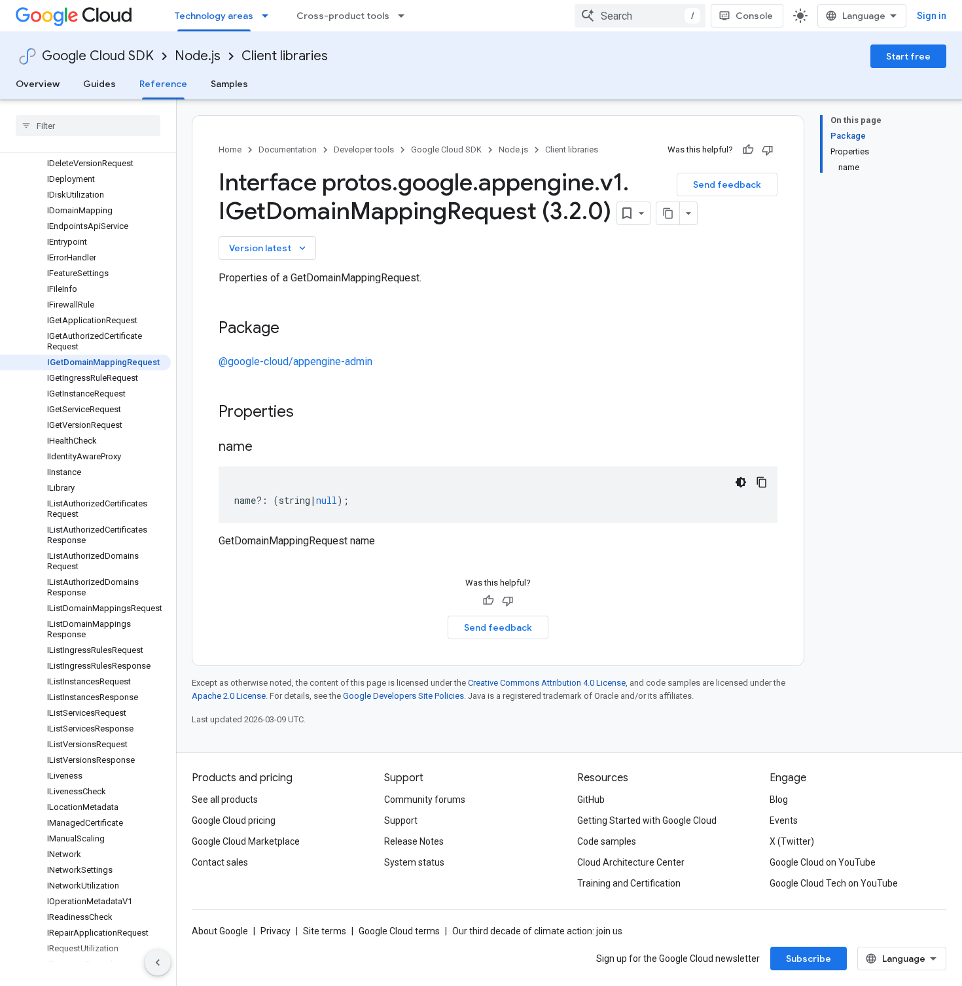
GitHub (591, 799)
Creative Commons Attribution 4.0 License (547, 683)
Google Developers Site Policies (403, 696)
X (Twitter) (792, 841)
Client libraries (284, 56)
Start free (908, 56)
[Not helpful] (767, 150)
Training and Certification (629, 883)
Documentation (287, 149)
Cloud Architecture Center (631, 862)
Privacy (275, 931)
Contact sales (220, 862)
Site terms (324, 931)
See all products (225, 799)
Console (754, 16)
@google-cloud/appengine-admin (295, 361)
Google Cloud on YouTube (823, 862)
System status (414, 862)
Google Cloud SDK (98, 56)
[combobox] (640, 15)
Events (784, 820)
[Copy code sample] (761, 482)
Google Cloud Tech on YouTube (834, 883)
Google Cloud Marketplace (246, 841)
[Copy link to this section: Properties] (311, 413)
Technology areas (214, 16)
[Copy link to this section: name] (266, 447)
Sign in (931, 15)
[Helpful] (748, 150)
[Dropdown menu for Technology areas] (269, 15)
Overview (38, 84)
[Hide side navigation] (158, 962)
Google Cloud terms (399, 931)
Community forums (424, 799)
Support (401, 820)
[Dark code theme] (740, 482)
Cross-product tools (342, 16)
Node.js (198, 56)
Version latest (268, 248)
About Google (220, 931)
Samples (229, 84)
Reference (163, 84)
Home (230, 149)
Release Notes (414, 841)
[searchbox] (88, 125)
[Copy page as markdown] (668, 213)
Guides (99, 84)
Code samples (606, 841)
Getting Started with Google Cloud (647, 820)
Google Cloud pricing (234, 820)
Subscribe (808, 958)
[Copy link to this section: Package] (292, 329)
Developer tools (364, 149)
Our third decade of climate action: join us (537, 931)
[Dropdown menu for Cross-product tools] (405, 15)
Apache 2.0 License (229, 696)
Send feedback (727, 184)
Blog (779, 799)
